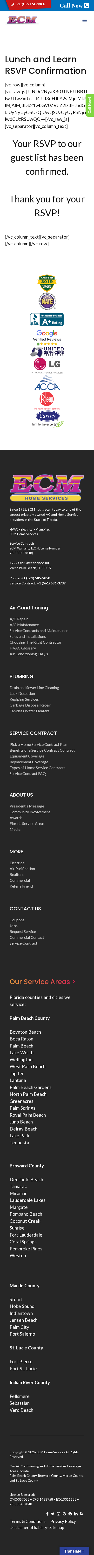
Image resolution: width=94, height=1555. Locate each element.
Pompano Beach (26, 1214)
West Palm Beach (28, 1066)
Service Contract (23, 943)
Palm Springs (22, 1108)
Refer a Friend (21, 886)
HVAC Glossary (23, 648)
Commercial (20, 880)
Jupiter (17, 1073)
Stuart (16, 1299)
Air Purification (22, 868)
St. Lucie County (27, 1480)
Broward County (27, 1165)
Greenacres (22, 1101)
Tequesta (19, 1142)
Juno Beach (21, 1121)
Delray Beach (23, 1128)
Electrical (17, 862)
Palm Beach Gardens (31, 1087)
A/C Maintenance (24, 624)
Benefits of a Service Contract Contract (42, 750)
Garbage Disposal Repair (30, 705)
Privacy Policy (63, 1521)
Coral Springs (23, 1241)
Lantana (18, 1080)
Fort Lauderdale (26, 1235)
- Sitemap (55, 1527)
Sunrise (17, 1228)
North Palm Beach (28, 1094)
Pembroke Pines (26, 1248)
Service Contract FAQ (28, 773)
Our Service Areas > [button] (43, 982)
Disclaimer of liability (28, 1527)
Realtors (17, 874)
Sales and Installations (28, 636)
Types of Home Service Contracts (37, 767)
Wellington (21, 1059)
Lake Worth (22, 1052)
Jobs (14, 925)
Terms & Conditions (28, 1521)
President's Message (27, 806)
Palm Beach (21, 1045)
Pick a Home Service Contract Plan (38, 744)
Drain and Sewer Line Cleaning (34, 687)
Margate (19, 1207)
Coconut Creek (25, 1221)
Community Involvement (30, 811)
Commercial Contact (27, 937)
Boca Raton (21, 1038)
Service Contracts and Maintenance (39, 630)
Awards (16, 817)
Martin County (25, 1285)
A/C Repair (19, 618)
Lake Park (20, 1135)
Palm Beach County (30, 1018)
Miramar (18, 1193)
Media (15, 829)
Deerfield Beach (26, 1179)
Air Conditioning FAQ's (29, 653)
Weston (18, 1255)
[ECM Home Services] (22, 20)
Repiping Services (24, 699)
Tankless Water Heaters (29, 710)
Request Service (23, 931)
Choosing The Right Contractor (35, 642)
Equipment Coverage (27, 756)
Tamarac (18, 1186)
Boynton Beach (25, 1032)
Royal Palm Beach (28, 1115)
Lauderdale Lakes (28, 1200)
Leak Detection (22, 693)
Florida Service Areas (27, 823)
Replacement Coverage (29, 761)
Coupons (17, 919)
